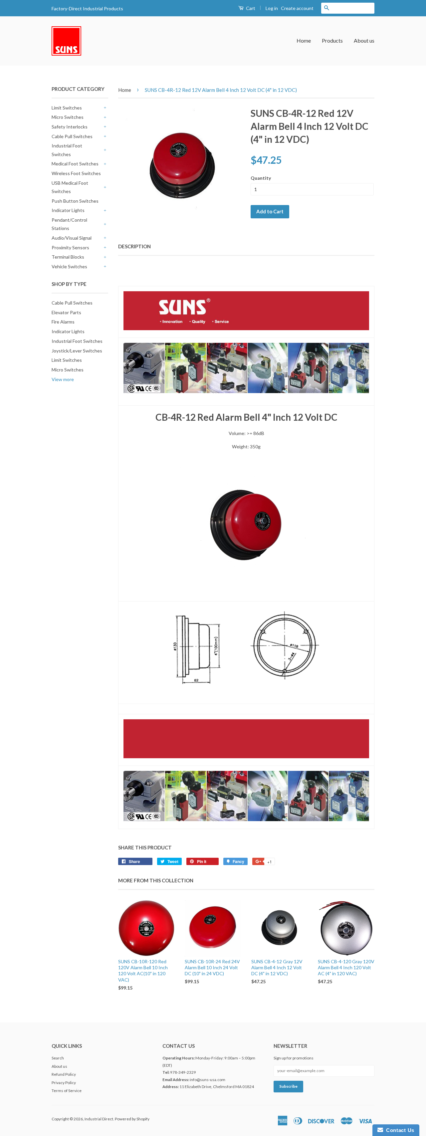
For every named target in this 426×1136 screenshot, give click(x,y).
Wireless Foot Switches (76, 173)
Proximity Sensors (70, 247)
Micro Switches (68, 117)
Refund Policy (64, 1074)
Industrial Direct (99, 1118)
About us (364, 40)
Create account (297, 8)
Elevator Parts (66, 312)
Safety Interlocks (70, 126)
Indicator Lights (68, 210)
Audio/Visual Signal (72, 238)
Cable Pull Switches (72, 136)
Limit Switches (67, 108)
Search (58, 1057)
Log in (272, 8)
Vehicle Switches (69, 266)
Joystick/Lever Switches (77, 350)
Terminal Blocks (68, 257)
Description (134, 246)
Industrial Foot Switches (67, 150)
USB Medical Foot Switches (70, 187)
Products (332, 40)
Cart (250, 8)
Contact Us (398, 1130)
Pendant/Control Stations (69, 224)
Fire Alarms (63, 322)
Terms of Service (67, 1090)
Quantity (261, 178)
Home (304, 40)
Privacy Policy (64, 1082)
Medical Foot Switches (75, 163)
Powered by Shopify (132, 1118)
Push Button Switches (75, 201)
